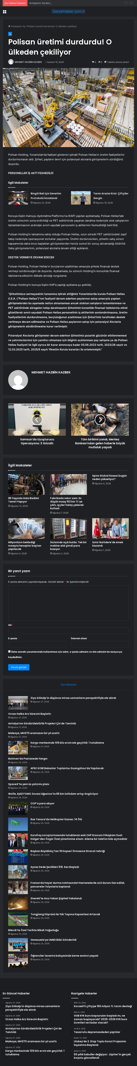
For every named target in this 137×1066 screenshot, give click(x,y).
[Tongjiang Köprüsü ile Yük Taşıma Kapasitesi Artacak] (18, 919)
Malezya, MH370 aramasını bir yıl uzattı (34, 733)
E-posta (13, 638)
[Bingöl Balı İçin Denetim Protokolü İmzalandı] (18, 198)
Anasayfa (15, 26)
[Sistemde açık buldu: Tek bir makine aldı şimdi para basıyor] (68, 528)
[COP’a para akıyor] (18, 808)
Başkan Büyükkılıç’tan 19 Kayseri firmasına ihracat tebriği (68, 851)
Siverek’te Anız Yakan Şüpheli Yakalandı (56, 898)
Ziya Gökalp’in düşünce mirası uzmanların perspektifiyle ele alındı (73, 698)
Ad (10, 624)
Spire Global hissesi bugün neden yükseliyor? (109, 477)
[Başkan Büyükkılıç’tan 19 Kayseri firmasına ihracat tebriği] (18, 856)
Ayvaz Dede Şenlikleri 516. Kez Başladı (55, 867)
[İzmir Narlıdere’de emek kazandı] (110, 528)
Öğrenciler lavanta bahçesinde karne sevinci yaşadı (64, 955)
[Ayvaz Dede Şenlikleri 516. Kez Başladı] (18, 872)
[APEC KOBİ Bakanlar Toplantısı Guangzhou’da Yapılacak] (18, 773)
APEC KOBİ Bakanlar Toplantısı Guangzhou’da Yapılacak (67, 768)
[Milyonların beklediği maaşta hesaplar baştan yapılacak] (26, 528)
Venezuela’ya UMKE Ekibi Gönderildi (54, 940)
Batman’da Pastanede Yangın (27, 758)
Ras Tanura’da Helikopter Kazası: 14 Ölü (56, 819)
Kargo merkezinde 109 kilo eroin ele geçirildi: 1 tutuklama (67, 743)
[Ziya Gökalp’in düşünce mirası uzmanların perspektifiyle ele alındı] (18, 703)
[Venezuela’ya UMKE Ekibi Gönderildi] (18, 944)
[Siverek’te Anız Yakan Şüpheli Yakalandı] (18, 903)
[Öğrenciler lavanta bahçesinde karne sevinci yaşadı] (18, 960)
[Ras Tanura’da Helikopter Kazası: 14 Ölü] (18, 824)
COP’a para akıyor (42, 803)
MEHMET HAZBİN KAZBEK (28, 62)
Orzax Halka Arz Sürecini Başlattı (29, 714)
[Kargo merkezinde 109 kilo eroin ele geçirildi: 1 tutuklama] (18, 747)
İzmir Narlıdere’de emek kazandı (107, 543)
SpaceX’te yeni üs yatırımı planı (28, 784)
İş (24, 26)
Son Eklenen (69, 684)
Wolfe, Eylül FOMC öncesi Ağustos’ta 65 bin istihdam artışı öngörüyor (53, 794)
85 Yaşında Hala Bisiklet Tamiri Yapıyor (23, 499)
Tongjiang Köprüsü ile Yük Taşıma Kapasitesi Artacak (65, 914)
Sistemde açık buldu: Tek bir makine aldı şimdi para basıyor (68, 545)
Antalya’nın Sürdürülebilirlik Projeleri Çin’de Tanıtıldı (57, 3)
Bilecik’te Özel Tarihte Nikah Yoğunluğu (33, 930)
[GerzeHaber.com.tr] (68, 11)
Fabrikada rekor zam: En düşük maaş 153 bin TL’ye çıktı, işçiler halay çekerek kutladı (67, 503)
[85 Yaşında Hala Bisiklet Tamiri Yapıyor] (26, 484)
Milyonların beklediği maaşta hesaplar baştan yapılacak (24, 545)
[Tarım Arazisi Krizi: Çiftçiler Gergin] (81, 198)
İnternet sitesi (79, 638)
